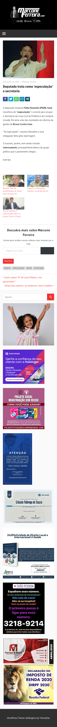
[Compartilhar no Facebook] (5, 99)
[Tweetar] (10, 99)
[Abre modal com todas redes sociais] (27, 99)
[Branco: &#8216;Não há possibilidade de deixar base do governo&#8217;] (13, 181)
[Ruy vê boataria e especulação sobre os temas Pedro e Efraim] (13, 203)
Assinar (47, 250)
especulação (18, 268)
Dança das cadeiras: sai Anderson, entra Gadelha (28, 285)
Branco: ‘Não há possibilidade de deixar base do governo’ (12, 191)
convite (7, 268)
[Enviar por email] (22, 99)
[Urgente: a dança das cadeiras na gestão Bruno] (38, 181)
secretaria (39, 268)
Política (8, 261)
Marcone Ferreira (29, 82)
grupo (29, 268)
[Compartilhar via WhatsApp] (16, 99)
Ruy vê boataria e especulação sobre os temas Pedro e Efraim (12, 214)
